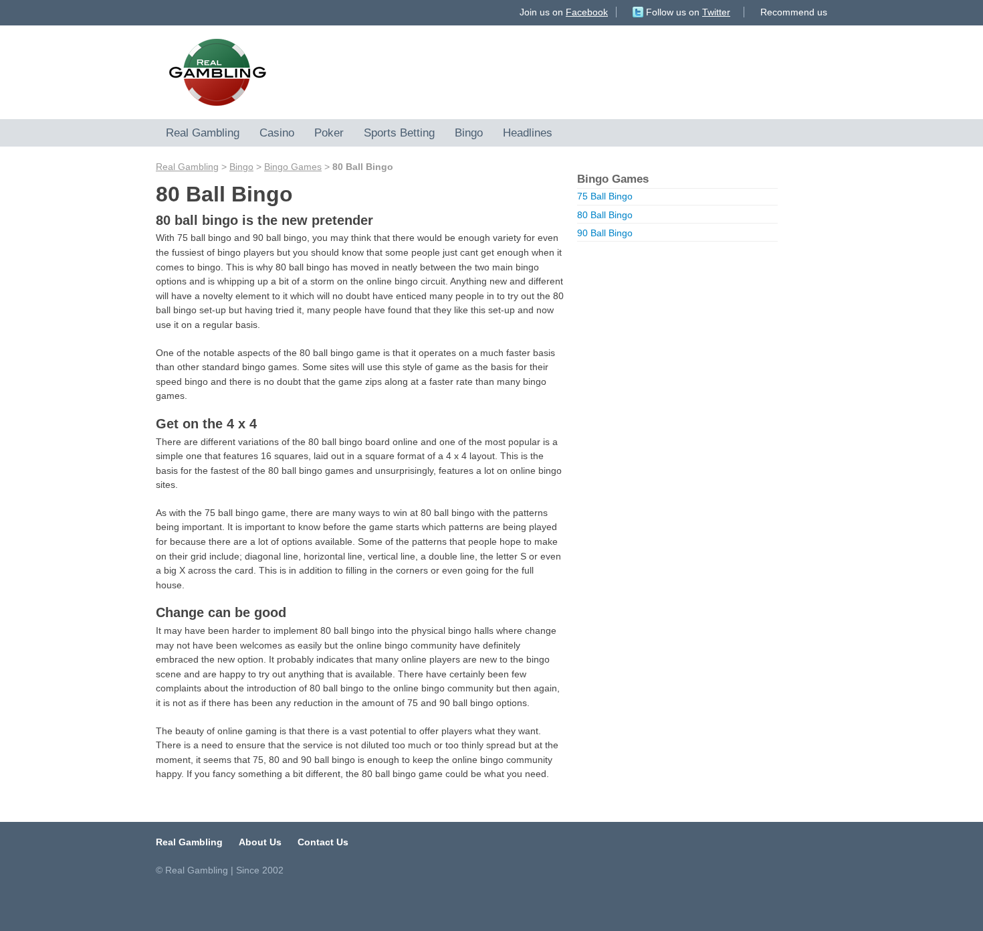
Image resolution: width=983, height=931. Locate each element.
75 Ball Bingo (605, 196)
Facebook (587, 12)
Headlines (527, 132)
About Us (260, 842)
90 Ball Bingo (605, 233)
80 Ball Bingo (605, 214)
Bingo (469, 132)
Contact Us (323, 842)
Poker (329, 132)
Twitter (716, 12)
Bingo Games (293, 166)
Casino (276, 132)
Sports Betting (399, 132)
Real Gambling (202, 132)
